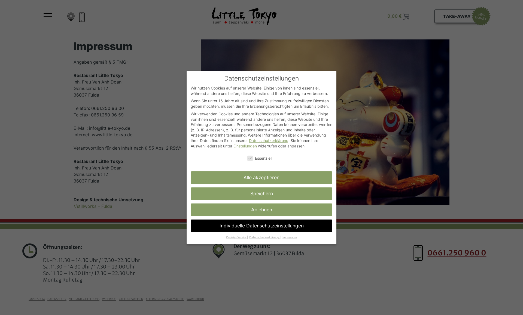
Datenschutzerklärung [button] (264, 237)
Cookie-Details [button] (236, 237)
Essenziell (263, 158)
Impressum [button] (289, 237)
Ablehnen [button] (261, 209)
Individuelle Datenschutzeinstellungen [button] (262, 225)
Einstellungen (245, 146)
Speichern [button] (261, 193)
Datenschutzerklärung (268, 140)
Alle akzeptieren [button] (261, 177)
